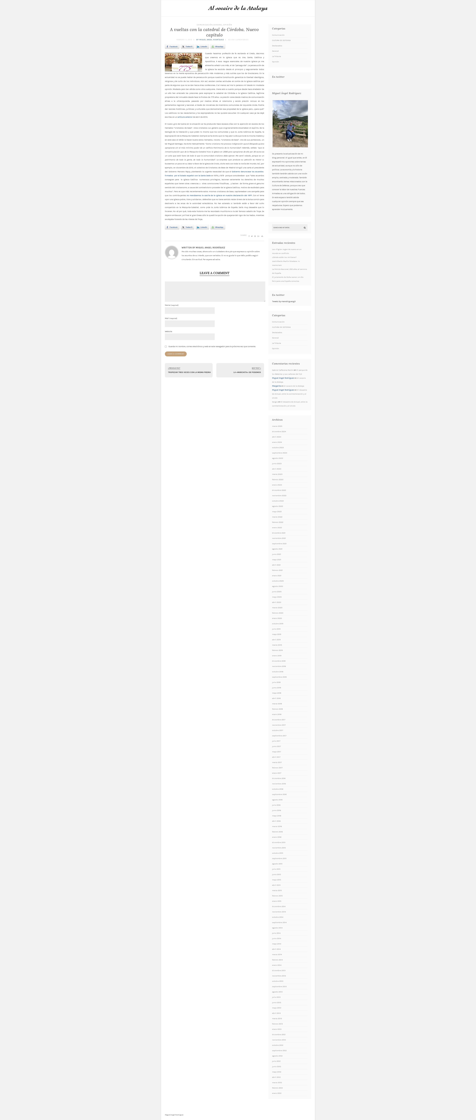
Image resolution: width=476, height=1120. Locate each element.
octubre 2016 (277, 789)
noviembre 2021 (279, 538)
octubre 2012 (277, 1045)
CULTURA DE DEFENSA (281, 40)
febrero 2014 (277, 960)
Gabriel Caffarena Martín (282, 370)
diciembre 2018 (278, 661)
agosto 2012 (277, 1056)
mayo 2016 (276, 816)
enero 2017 (276, 773)
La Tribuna (276, 56)
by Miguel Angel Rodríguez (210, 40)
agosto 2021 (277, 549)
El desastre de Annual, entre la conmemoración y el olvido (289, 394)
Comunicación (205, 25)
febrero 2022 (277, 522)
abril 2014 (276, 949)
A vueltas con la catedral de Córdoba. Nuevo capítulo (214, 32)
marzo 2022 (277, 517)
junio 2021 (276, 554)
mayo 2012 (276, 1072)
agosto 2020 (277, 586)
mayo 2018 (276, 693)
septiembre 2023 (279, 453)
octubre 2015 (277, 853)
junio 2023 (277, 463)
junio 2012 (276, 1066)
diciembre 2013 (278, 970)
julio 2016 (276, 805)
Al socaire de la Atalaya (294, 386)
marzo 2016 (277, 826)
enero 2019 (276, 656)
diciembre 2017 (278, 720)
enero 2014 (276, 965)
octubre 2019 (277, 623)
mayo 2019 (276, 634)
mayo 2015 (276, 880)
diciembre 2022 (279, 490)
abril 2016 (276, 821)
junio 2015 (276, 874)
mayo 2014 (276, 944)
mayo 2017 (276, 752)
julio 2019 (276, 629)
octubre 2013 (277, 981)
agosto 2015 (277, 864)
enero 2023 (277, 485)
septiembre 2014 (279, 922)
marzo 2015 (277, 890)
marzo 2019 (277, 645)
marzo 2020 (277, 607)
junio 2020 (277, 591)
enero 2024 (277, 442)
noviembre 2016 (279, 784)
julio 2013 (276, 997)
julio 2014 (276, 933)
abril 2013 (276, 1013)
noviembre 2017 (279, 725)
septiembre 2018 (279, 677)
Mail (171, 318)
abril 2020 (276, 602)
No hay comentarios (238, 40)
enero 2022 (277, 527)
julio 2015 (276, 869)
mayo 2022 (277, 511)
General (218, 25)
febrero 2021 (277, 570)
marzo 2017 (277, 762)
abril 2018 (276, 698)
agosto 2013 (277, 992)
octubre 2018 (277, 672)
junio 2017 (276, 746)
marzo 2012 (277, 1082)
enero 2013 (276, 1029)
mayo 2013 (276, 1008)
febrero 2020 (277, 613)
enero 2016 (276, 837)
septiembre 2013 (279, 986)
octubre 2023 (278, 447)
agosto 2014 (277, 928)
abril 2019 (276, 639)
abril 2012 (276, 1077)
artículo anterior (185, 117)
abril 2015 (276, 885)
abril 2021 (276, 565)
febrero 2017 (277, 768)
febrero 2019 (277, 650)
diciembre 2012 (278, 1034)
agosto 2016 (277, 800)
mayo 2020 (277, 597)
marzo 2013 (277, 1018)
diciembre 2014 (278, 906)
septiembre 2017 (279, 736)
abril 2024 (276, 437)
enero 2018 (276, 714)
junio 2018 (276, 688)
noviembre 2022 (279, 495)
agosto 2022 (277, 506)
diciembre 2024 (279, 431)
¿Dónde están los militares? (284, 257)
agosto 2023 (277, 458)
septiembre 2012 (279, 1050)
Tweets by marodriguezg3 (284, 301)
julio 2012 (276, 1061)
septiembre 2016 (279, 794)
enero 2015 (276, 901)
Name (171, 305)
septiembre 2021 (279, 543)
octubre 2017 (277, 730)
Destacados (277, 46)
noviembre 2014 (279, 912)
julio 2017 (276, 741)
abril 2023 (276, 469)
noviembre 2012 (279, 1040)
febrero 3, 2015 (184, 40)
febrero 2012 (277, 1088)
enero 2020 (277, 618)
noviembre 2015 (279, 848)
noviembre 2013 (279, 976)
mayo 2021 (276, 559)
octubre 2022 (278, 501)
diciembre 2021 (278, 533)
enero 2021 (276, 575)
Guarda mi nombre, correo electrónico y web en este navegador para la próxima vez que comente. (212, 346)
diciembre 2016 (278, 778)
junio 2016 (276, 810)
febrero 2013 (277, 1024)
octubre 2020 (278, 581)
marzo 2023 (277, 474)
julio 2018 (276, 682)
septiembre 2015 (279, 858)
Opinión (227, 25)
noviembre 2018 (279, 666)
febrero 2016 (277, 832)
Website (168, 331)
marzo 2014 (277, 954)
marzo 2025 (277, 426)
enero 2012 (276, 1093)
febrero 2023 (277, 479)
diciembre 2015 (278, 842)
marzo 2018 (277, 704)
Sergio (275, 402)
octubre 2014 (277, 917)
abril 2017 (276, 757)
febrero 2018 (277, 709)
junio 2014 (276, 938)
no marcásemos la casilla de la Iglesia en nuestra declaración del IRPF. (219, 195)
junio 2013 (276, 1002)
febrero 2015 (277, 896)
